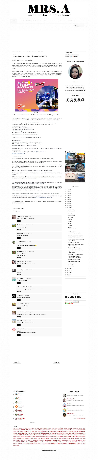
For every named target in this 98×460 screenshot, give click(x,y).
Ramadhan (55, 440)
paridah (19, 216)
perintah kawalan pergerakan (73, 438)
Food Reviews (77, 431)
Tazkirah (15, 443)
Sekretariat (40, 441)
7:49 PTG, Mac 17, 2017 (26, 241)
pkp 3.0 (25, 440)
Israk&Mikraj (61, 433)
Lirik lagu (77, 434)
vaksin (36, 443)
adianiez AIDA (20, 328)
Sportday (68, 441)
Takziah (83, 441)
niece (26, 438)
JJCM (73, 433)
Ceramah (55, 429)
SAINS (17, 441)
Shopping (52, 441)
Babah (61, 428)
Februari (70, 264)
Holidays (42, 433)
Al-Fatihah (37, 428)
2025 (68, 191)
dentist (33, 431)
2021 (68, 199)
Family (59, 431)
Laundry (64, 434)
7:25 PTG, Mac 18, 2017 (27, 278)
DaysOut (28, 431)
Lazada (21, 51)
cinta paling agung (62, 429)
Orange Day (55, 438)
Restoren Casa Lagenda (70, 440)
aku (33, 428)
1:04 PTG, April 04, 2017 (29, 328)
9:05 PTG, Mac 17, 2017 (29, 251)
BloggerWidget (33, 422)
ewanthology (20, 269)
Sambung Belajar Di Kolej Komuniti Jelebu (70, 161)
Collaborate (68, 429)
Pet (19, 440)
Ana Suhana (20, 224)
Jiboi (70, 433)
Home (14, 21)
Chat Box (70, 21)
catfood (48, 429)
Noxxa (39, 438)
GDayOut (20, 433)
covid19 (81, 429)
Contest (73, 429)
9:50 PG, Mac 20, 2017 (24, 295)
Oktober (70, 213)
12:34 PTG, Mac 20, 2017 (25, 303)
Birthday (23, 429)
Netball (22, 438)
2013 (68, 274)
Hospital (47, 433)
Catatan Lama (56, 362)
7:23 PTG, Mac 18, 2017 (28, 269)
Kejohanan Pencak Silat (73, 242)
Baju (71, 428)
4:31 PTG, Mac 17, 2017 (28, 233)
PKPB (28, 440)
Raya (59, 440)
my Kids (75, 436)
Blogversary (31, 429)
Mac (69, 227)
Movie (69, 436)
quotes (36, 440)
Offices (51, 438)
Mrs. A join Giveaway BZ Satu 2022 (70, 181)
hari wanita (37, 433)
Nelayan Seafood (16, 438)
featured (68, 431)
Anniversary (45, 428)
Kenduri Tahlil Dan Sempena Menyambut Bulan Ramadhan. (69, 170)
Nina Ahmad (20, 312)
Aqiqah (49, 428)
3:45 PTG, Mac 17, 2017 (26, 216)
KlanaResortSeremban (29, 434)
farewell (64, 431)
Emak (46, 431)
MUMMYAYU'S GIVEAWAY (74, 259)
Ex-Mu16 (50, 431)
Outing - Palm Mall (72, 231)
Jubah (76, 433)
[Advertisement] (49, 40)
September (70, 215)
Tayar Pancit (78, 171)
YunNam (80, 443)
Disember (70, 209)
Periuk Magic (82, 438)
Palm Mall (61, 438)
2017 (68, 207)
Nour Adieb (20, 278)
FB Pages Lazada (51, 66)
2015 (68, 270)
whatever (60, 443)
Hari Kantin (33, 433)
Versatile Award (41, 443)
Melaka (58, 436)
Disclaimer (55, 21)
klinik (35, 434)
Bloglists (46, 21)
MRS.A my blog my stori (47, 450)
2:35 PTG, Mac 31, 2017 (27, 320)
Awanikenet (57, 428)
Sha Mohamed (21, 418)
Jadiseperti (66, 433)
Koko (38, 434)
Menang (62, 436)
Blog (27, 429)
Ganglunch (15, 433)
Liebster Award (72, 434)
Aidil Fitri (30, 428)
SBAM (31, 441)
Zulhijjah (14, 445)
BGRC (84, 428)
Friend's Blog (37, 21)
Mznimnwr (20, 414)
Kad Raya (79, 433)
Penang (64, 438)
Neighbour (83, 436)
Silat (55, 441)
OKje (18, 303)
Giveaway (17, 51)
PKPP (31, 440)
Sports (71, 441)
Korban (40, 434)
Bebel (74, 428)
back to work (67, 428)
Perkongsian (15, 440)
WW (78, 443)
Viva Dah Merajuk (79, 181)
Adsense (20, 428)
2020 (68, 201)
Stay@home (79, 441)
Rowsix (14, 441)
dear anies (19, 320)
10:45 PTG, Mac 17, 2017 (27, 261)
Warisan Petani (20, 251)
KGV (24, 434)
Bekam (76, 428)
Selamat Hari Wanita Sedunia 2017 (76, 254)
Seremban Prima (45, 441)
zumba (18, 445)
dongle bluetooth (41, 431)
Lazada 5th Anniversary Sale (74, 233)
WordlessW (72, 443)
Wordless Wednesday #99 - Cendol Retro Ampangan (76, 245)
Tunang (27, 443)
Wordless (64, 443)
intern (57, 433)
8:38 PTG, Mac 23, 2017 (28, 312)
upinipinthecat (32, 443)
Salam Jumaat (26, 441)
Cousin (77, 429)
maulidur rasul (49, 436)
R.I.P (43, 440)
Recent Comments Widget (81, 418)
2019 (68, 203)
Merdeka (66, 436)
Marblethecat (40, 436)
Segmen (35, 441)
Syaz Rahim (69, 403)
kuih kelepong (51, 434)
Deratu (36, 431)
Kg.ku (20, 434)
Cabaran (45, 429)
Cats (52, 429)
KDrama (83, 433)
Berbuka (80, 428)
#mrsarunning (15, 428)
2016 (68, 268)
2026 (68, 189)
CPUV (18, 431)
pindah (22, 440)
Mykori (79, 436)
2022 (68, 197)
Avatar (53, 428)
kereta (17, 434)
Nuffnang (42, 438)
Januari (70, 266)
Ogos (69, 217)
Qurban (40, 440)
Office (47, 438)
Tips (18, 443)
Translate (76, 56)
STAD (75, 441)
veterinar (46, 443)
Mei (69, 223)
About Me (20, 21)
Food (72, 431)
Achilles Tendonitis (72, 229)
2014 (68, 272)
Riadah (80, 440)
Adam (18, 295)
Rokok (84, 440)
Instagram (54, 433)
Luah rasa (35, 436)
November (70, 211)
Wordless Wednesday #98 (74, 261)
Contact (28, 21)
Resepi (63, 440)
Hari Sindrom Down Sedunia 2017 (75, 235)
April (69, 225)
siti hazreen (20, 286)
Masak (44, 436)
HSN (50, 433)
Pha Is (68, 393)
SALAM (21, 441)
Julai (69, 219)
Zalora (84, 443)
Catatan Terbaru (17, 362)
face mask (54, 431)
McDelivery (54, 436)
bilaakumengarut (16, 429)
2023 (68, 195)
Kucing (46, 434)
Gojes (29, 433)
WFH (56, 443)
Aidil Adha (25, 428)
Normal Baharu (30, 438)
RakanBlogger (48, 440)
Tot (19, 397)
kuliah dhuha (56, 434)
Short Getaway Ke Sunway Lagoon (80, 161)
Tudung (23, 443)
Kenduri (14, 434)
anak (41, 428)
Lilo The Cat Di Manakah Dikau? (75, 237)
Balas (19, 221)
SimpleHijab (58, 441)
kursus (60, 434)
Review (77, 440)
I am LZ (19, 241)
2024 (68, 193)
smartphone (63, 441)
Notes (35, 438)
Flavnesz (19, 261)
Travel (20, 443)
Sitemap (62, 21)
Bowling (35, 429)
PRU (34, 440)
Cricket (21, 431)
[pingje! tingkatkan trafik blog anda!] (69, 303)
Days (24, 431)
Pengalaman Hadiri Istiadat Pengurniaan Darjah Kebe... (75, 248)
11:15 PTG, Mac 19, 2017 (28, 286)
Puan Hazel (21, 406)
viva (49, 443)
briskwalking (40, 429)
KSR (44, 434)
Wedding (52, 443)
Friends (83, 431)
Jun (69, 221)
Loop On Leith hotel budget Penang (25, 436)
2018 (68, 205)
